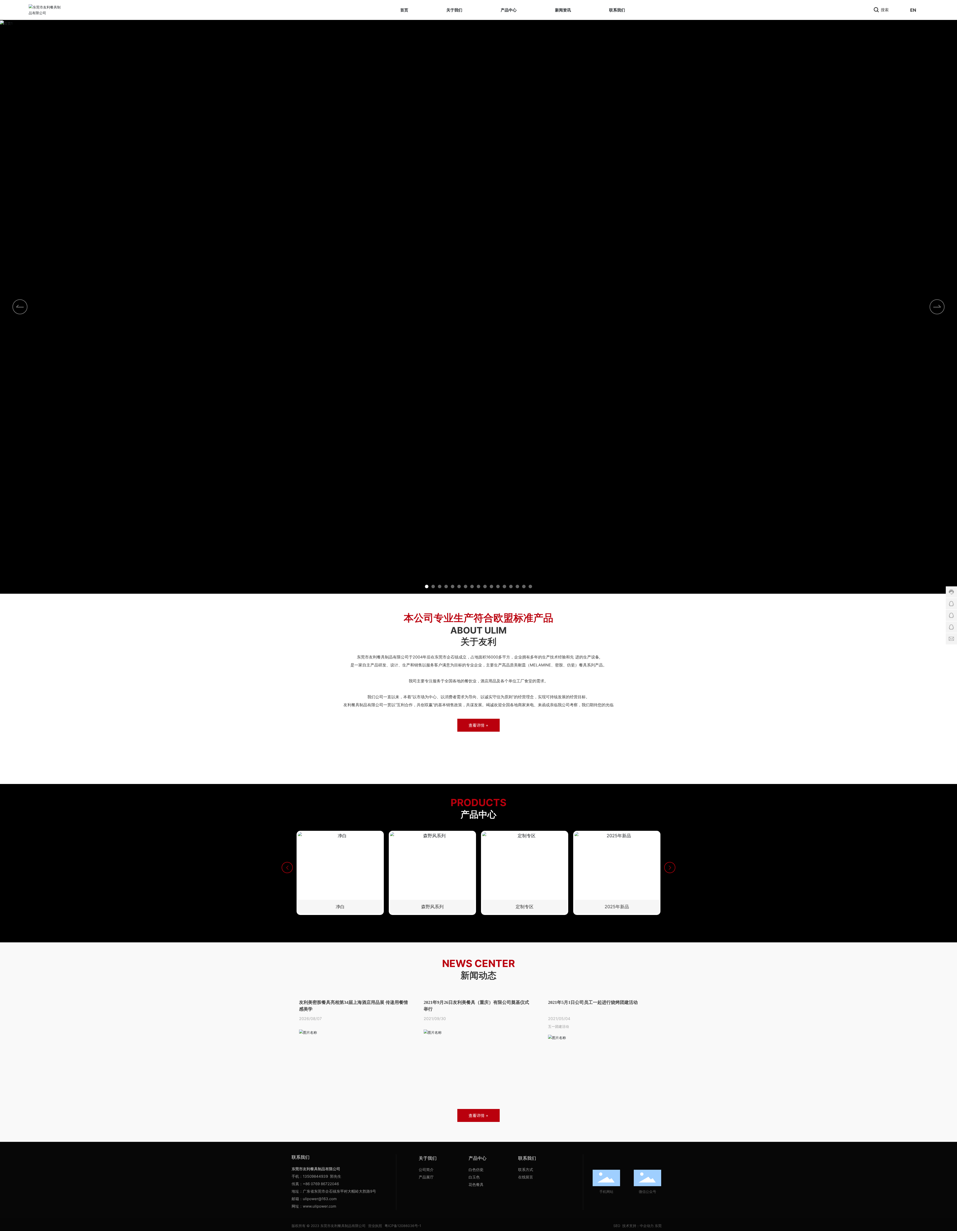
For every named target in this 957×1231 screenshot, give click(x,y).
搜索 (884, 9)
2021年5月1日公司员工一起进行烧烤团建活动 (593, 1002)
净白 (340, 906)
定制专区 (525, 906)
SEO (616, 1226)
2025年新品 (617, 906)
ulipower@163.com (320, 1198)
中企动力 (647, 1226)
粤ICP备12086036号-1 (403, 1226)
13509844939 (315, 1176)
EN (913, 10)
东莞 (658, 1226)
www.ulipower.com (319, 1206)
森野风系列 (432, 906)
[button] (937, 306)
